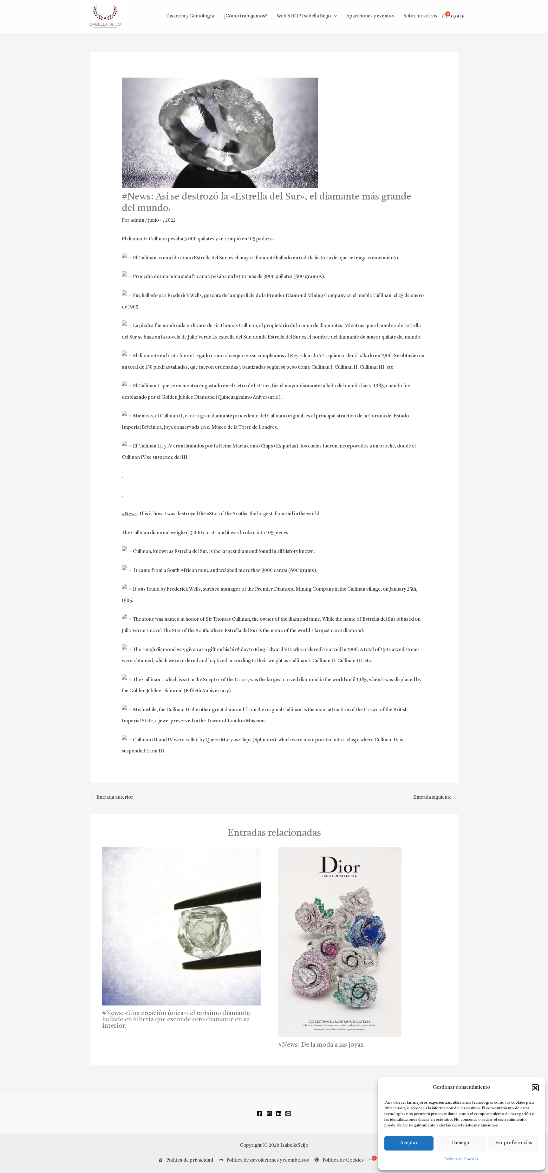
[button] (535, 1088)
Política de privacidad (189, 1160)
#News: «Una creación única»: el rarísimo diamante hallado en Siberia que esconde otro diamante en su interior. (176, 1019)
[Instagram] (269, 1113)
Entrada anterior (112, 797)
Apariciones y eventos (370, 16)
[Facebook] (260, 1113)
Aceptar (409, 1143)
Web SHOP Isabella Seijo (304, 16)
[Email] (288, 1113)
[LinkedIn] (279, 1113)
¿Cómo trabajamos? (245, 16)
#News (129, 514)
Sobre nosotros (420, 16)
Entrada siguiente (435, 797)
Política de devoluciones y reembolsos (267, 1160)
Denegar (461, 1143)
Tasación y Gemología (190, 16)
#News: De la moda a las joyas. (321, 1045)
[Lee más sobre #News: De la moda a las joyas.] (339, 942)
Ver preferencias (513, 1143)
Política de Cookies (461, 1159)
